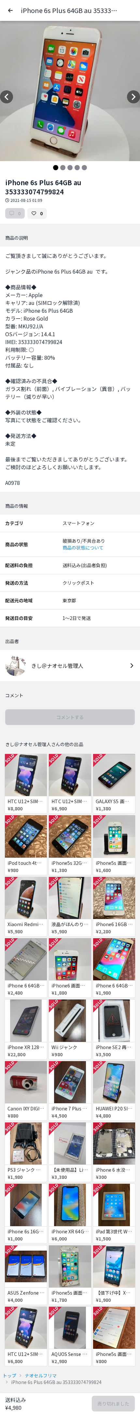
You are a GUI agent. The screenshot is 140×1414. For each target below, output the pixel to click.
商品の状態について (83, 547)
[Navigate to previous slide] (6, 96)
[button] (10, 10)
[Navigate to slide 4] (77, 167)
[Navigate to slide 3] (70, 167)
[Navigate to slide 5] (84, 167)
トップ (9, 1375)
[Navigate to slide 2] (62, 167)
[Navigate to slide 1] (55, 167)
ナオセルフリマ (41, 1375)
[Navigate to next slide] (133, 96)
